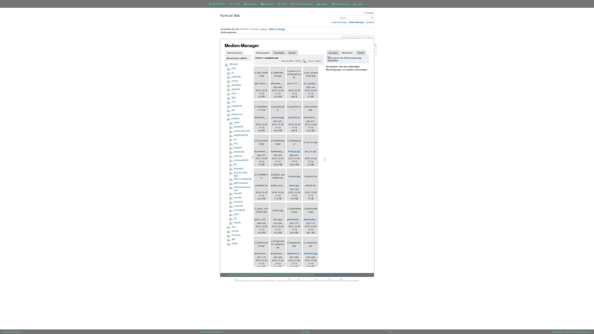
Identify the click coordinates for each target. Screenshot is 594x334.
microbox (238, 201)
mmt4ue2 (238, 205)
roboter (237, 222)
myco (236, 214)
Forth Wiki (244, 29)
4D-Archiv (254, 29)
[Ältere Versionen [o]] (376, 48)
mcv (234, 101)
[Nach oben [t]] (376, 55)
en (233, 72)
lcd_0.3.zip (310, 151)
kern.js (17, 331)
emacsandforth (241, 160)
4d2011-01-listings (277, 29)
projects (235, 118)
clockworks (239, 151)
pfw (233, 109)
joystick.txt (294, 117)
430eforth (238, 126)
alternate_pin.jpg (280, 83)
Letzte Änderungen (339, 22)
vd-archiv (236, 234)
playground (237, 114)
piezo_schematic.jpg (265, 219)
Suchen (292, 52)
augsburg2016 (241, 134)
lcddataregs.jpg (279, 151)
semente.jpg (310, 253)
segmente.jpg (294, 253)
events (235, 80)
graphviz (236, 89)
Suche (372, 18)
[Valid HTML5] (321, 280)
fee (235, 164)
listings (264, 29)
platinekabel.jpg (295, 219)
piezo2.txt (310, 185)
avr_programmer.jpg (314, 83)
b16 (235, 143)
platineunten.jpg (263, 253)
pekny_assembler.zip (282, 185)
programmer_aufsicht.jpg (284, 253)
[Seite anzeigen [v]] (376, 44)
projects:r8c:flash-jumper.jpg (346, 57)
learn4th (238, 193)
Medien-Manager (356, 22)
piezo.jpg (294, 185)
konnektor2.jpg (262, 151)
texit (234, 226)
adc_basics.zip (262, 83)
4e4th (236, 122)
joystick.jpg (278, 117)
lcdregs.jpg (294, 151)
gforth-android (241, 182)
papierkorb (237, 105)
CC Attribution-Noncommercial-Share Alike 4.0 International (339, 274)
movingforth (239, 209)
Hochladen (279, 52)
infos (234, 93)
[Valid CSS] (333, 280)
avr (235, 139)
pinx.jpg (277, 219)
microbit (237, 197)
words (234, 243)
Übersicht (370, 22)
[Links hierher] (376, 51)
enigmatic (236, 76)
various (235, 230)
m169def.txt (261, 185)
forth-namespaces (243, 178)
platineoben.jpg (312, 219)
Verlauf (360, 52)
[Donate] (292, 280)
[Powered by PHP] (305, 280)
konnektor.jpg (311, 117)
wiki (233, 239)
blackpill (237, 147)
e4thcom (238, 155)
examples (236, 84)
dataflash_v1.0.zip (264, 117)
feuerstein (238, 168)
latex (234, 97)
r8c (235, 218)
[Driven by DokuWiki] (349, 280)
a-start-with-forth (242, 130)
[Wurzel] (233, 64)
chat (234, 68)
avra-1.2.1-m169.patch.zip (300, 83)
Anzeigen (333, 52)
